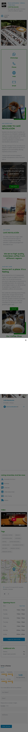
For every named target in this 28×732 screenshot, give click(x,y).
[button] (26, 340)
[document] (14, 366)
